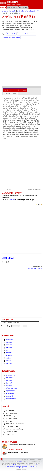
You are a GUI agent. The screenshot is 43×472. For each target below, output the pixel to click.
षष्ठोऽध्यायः (8, 361)
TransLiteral (15, 464)
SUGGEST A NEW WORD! (35, 268)
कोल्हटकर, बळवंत (10, 391)
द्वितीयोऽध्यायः (9, 347)
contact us (25, 459)
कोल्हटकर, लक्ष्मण (10, 393)
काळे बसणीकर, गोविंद (11, 386)
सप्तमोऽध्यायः (9, 358)
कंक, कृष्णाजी (9, 378)
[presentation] (15, 90)
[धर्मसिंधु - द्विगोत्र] (2, 13)
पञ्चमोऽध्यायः (9, 363)
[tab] (15, 90)
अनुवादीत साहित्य (20, 11)
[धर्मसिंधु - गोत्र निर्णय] (20, 13)
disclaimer (32, 459)
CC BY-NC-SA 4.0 (33, 466)
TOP (39, 204)
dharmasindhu (11, 34)
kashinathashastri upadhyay (26, 34)
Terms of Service (20, 461)
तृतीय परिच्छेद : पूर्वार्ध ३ (34, 11)
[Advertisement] (21, 62)
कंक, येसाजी (9, 380)
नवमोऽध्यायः (9, 353)
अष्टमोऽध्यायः (9, 355)
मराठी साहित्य (13, 11)
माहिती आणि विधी (10, 340)
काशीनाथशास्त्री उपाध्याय (9, 37)
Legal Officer (8, 258)
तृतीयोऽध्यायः (9, 345)
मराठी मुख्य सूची (5, 11)
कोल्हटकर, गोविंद (10, 396)
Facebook (12, 200)
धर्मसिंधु (26, 11)
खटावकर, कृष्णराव (10, 375)
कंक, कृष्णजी (9, 383)
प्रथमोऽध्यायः (9, 342)
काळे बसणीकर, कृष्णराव (11, 388)
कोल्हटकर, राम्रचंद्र (11, 399)
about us (39, 459)
